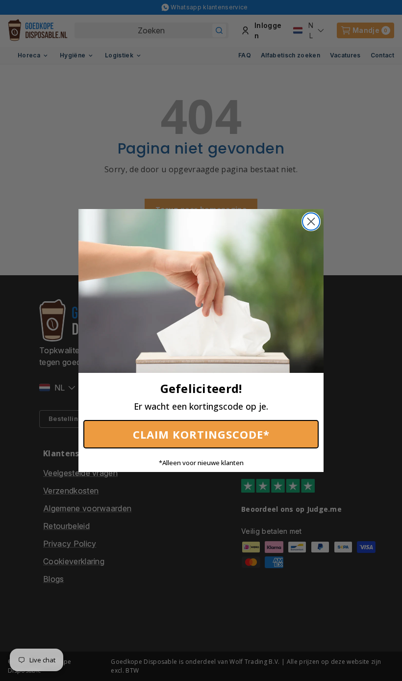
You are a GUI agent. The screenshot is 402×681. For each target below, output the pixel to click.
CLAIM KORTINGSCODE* (201, 434)
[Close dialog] (311, 221)
